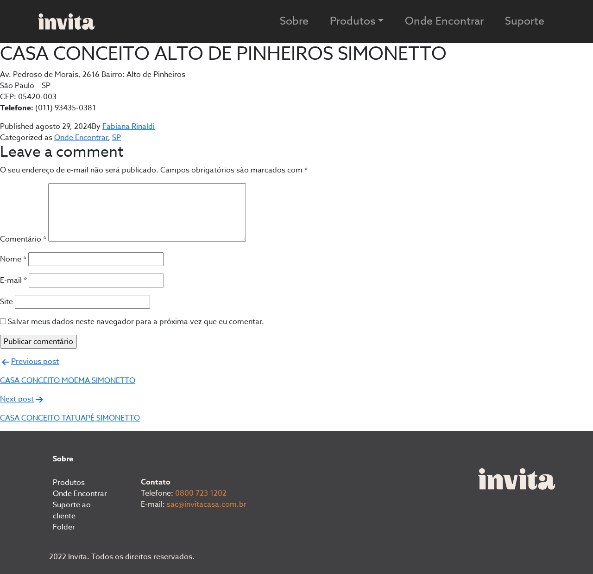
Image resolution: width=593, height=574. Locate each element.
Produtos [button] (352, 21)
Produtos (69, 482)
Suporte (524, 21)
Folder (64, 527)
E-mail (13, 280)
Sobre (294, 21)
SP (116, 137)
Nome (13, 259)
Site (6, 301)
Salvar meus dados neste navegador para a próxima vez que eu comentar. (136, 321)
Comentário (23, 239)
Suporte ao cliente (72, 510)
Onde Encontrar (444, 21)
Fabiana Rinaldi (128, 126)
